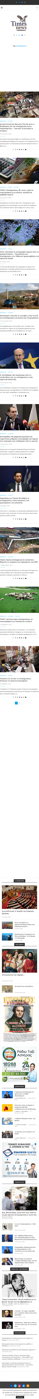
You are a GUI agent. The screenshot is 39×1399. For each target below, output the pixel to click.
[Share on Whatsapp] (23, 149)
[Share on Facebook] (15, 149)
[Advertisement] (19, 69)
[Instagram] (19, 2)
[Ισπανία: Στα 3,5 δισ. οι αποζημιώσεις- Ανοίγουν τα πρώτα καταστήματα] (19, 659)
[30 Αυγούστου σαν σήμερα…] (19, 961)
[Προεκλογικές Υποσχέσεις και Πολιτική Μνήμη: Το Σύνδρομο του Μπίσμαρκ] (7, 937)
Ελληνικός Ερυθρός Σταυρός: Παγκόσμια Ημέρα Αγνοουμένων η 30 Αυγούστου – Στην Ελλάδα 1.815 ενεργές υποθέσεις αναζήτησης (17, 1357)
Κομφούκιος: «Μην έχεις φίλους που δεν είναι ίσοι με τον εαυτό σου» (26, 1324)
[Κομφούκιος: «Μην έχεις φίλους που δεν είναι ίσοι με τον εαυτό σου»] (7, 1325)
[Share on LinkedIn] (21, 149)
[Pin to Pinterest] (19, 149)
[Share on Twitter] (17, 149)
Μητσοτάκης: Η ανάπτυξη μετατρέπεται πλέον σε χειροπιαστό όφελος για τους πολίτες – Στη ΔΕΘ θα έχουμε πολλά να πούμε (17, 1364)
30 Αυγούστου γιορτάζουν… (24, 986)
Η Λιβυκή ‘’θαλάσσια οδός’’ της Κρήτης (25, 1119)
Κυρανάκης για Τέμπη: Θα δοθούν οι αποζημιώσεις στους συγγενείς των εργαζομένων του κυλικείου (14, 500)
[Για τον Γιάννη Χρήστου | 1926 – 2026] (7, 1226)
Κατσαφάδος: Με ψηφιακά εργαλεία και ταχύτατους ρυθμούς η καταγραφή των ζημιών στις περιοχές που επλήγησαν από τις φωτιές (19, 439)
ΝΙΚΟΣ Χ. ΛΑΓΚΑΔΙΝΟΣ (22, 1111)
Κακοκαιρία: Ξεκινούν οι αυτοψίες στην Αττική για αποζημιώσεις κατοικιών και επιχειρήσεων (19, 317)
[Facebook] (14, 35)
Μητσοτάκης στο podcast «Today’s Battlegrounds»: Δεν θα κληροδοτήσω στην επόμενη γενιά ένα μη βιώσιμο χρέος (26, 1261)
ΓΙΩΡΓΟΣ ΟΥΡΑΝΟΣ (21, 1125)
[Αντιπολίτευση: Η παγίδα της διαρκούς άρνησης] (19, 897)
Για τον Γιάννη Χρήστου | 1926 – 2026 (26, 1225)
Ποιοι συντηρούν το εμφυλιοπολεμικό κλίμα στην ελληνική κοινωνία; (25, 924)
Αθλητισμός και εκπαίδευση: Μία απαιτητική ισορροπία (18, 1350)
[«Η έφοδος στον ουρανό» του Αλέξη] (7, 1134)
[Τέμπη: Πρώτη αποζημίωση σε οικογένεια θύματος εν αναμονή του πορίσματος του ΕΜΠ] (19, 540)
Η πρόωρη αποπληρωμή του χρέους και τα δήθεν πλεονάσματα (24, 1094)
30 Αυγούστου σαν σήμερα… (13, 975)
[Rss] (24, 2)
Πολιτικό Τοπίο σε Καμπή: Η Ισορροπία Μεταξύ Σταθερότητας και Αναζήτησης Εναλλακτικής (25, 1108)
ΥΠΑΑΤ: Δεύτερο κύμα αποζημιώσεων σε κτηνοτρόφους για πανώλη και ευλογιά (16, 620)
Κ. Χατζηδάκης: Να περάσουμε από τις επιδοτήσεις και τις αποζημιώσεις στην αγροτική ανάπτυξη (16, 377)
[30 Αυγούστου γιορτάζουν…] (7, 989)
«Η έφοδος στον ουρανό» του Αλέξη (25, 1133)
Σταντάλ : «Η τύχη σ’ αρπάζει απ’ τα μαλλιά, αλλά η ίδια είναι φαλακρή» (26, 1313)
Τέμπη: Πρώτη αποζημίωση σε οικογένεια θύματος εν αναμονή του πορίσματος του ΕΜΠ (19, 561)
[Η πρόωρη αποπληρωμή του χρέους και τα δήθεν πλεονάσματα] (7, 1094)
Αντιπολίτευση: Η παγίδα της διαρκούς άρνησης (18, 912)
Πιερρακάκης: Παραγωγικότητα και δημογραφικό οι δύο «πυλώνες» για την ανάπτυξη (25, 1249)
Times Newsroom (21, 1098)
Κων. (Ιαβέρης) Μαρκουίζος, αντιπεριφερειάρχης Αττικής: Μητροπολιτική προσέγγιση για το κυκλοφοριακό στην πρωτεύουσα (25, 1239)
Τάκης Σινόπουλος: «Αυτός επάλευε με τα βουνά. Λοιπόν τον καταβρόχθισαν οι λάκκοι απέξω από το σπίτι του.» (19, 1301)
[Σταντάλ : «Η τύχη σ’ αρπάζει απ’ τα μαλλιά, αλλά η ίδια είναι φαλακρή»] (7, 1313)
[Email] (22, 2)
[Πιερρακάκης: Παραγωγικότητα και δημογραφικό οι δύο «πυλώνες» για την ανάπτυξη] (7, 1250)
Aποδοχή (20, 1397)
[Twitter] (16, 2)
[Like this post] (13, 149)
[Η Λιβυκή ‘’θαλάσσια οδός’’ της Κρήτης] (7, 1121)
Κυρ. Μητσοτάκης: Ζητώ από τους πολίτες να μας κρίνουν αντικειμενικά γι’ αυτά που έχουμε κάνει (19, 1214)
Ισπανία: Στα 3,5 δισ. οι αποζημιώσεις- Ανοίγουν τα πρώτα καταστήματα (16, 679)
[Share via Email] (25, 149)
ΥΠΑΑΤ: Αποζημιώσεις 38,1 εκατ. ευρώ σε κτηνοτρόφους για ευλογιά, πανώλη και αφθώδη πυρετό (16, 192)
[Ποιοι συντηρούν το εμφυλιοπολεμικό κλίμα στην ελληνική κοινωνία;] (7, 925)
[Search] (37, 7)
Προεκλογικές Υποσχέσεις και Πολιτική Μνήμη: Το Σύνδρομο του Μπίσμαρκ (25, 936)
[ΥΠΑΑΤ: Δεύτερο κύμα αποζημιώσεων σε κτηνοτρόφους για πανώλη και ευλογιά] (19, 600)
